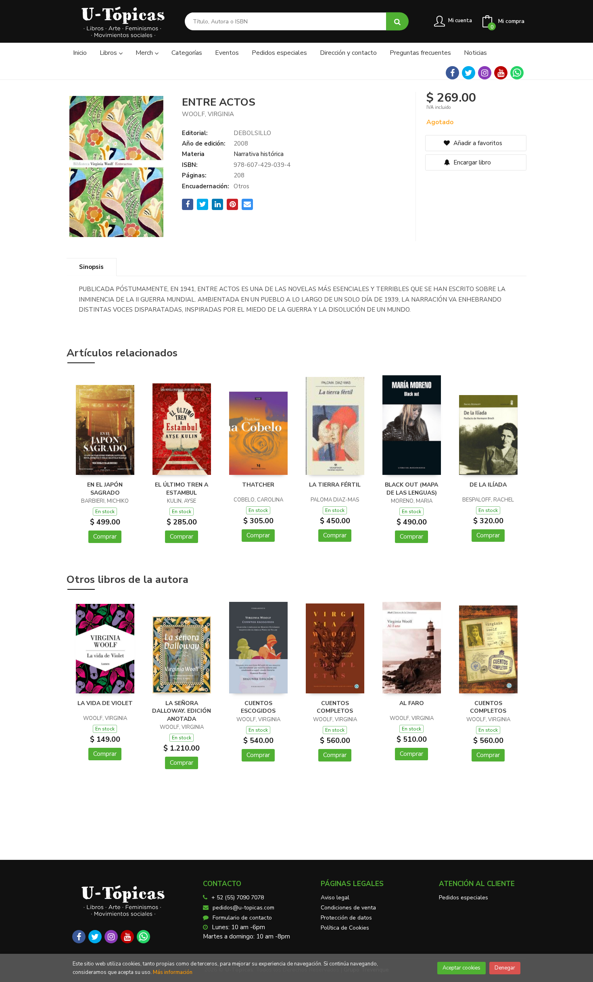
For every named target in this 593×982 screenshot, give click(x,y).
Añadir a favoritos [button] (477, 143)
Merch (145, 52)
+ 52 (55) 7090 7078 (237, 897)
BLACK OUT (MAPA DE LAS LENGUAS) (411, 489)
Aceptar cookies (461, 968)
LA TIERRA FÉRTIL (335, 485)
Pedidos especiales (463, 897)
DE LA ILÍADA (488, 485)
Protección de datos (346, 918)
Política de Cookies (345, 928)
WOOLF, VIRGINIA (208, 114)
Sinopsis (91, 267)
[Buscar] (397, 21)
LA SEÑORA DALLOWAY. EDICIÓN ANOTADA (181, 711)
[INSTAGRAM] (484, 72)
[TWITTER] (468, 72)
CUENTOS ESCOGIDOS (258, 707)
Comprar (105, 537)
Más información (172, 972)
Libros (109, 52)
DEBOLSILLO (252, 133)
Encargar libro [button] (471, 162)
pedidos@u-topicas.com (243, 907)
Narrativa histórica (259, 154)
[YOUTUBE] (500, 72)
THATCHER (258, 485)
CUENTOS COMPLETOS (335, 707)
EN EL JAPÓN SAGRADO (105, 489)
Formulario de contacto (242, 918)
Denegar (505, 968)
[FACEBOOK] (452, 72)
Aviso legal (335, 897)
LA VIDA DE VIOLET (105, 703)
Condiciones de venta (348, 907)
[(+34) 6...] (517, 72)
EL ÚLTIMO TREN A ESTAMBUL (181, 489)
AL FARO (411, 703)
